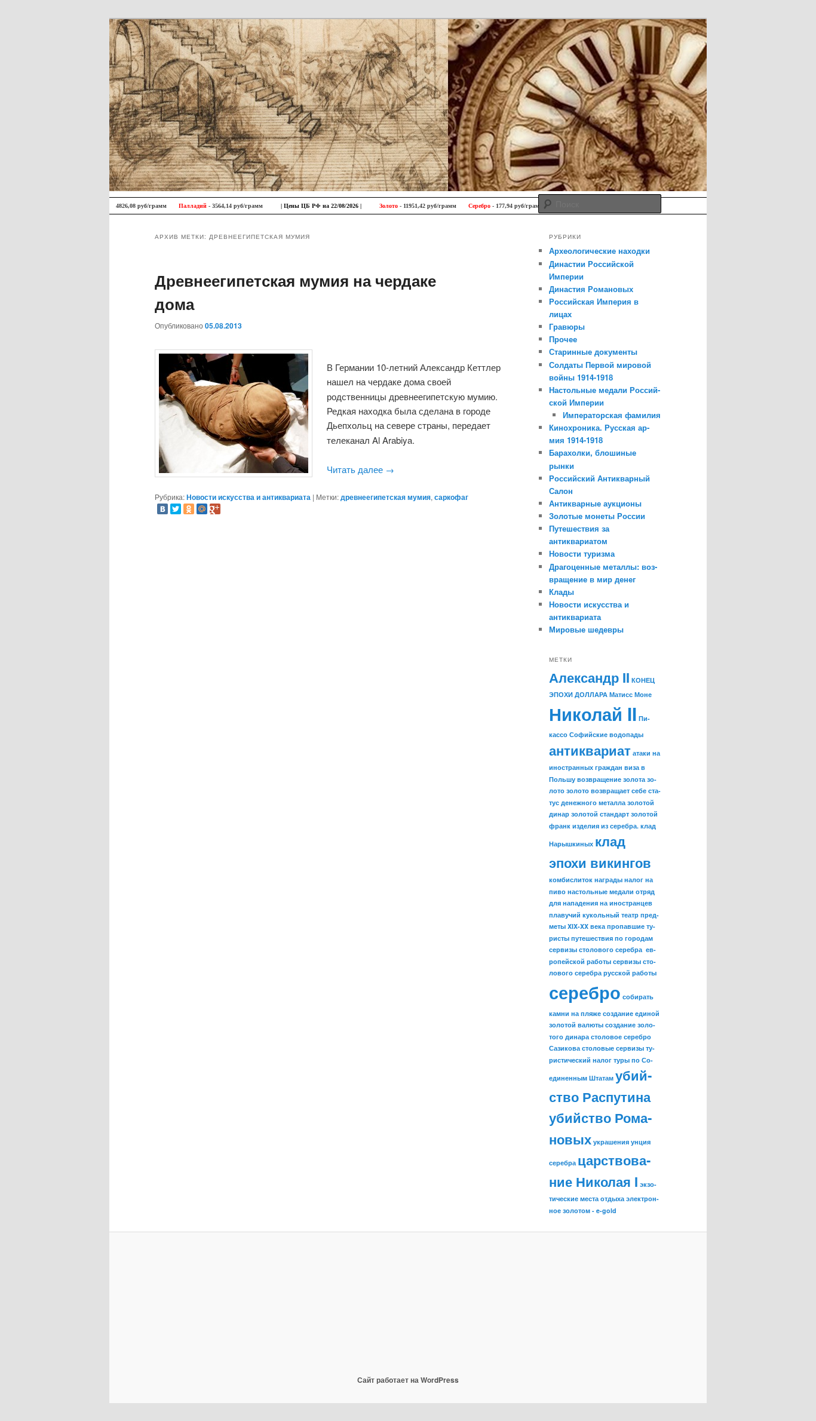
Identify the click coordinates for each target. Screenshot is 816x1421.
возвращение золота (611, 779)
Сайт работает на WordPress (408, 1379)
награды (608, 879)
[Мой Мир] (202, 509)
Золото (365, 205)
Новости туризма (582, 553)
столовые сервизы (613, 1048)
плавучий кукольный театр (594, 914)
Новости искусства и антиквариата (248, 497)
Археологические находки (599, 250)
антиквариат (590, 750)
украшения (611, 1141)
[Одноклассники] (188, 509)
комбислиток (571, 879)
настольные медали (600, 891)
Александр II (589, 677)
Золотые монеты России (597, 515)
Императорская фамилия (612, 415)
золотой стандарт (600, 813)
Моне (643, 694)
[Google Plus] (215, 509)
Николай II (593, 713)
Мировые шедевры (586, 629)
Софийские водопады (606, 734)
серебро (585, 992)
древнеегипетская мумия (385, 497)
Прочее (563, 339)
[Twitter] (175, 509)
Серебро (456, 205)
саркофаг (451, 497)
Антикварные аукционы (595, 503)
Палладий (169, 205)
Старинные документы (593, 351)
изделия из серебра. (605, 825)
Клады (561, 591)
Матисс (621, 694)
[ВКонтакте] (162, 509)
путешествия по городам (612, 938)
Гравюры (567, 326)
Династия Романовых (591, 288)
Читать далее (360, 469)
